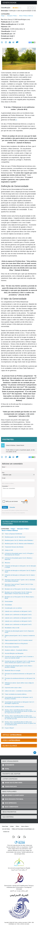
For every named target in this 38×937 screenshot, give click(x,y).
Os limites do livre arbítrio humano (14, 706)
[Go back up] (34, 752)
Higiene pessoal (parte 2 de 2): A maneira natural (18, 640)
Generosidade (9, 601)
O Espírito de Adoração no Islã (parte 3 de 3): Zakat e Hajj (20, 575)
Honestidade (8, 604)
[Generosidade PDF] (13, 42)
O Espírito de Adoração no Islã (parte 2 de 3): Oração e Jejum (20, 571)
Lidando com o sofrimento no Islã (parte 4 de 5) (18, 621)
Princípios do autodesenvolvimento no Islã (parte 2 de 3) (20, 679)
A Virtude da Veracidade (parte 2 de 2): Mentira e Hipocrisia (18, 558)
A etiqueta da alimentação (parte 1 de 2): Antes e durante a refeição (18, 666)
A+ (34, 8)
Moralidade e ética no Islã (12, 627)
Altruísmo (7, 562)
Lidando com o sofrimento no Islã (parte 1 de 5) (18, 611)
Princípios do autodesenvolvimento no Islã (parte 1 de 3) (20, 674)
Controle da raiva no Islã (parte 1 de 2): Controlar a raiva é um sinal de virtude (19, 657)
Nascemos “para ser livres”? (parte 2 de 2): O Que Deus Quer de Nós (19, 585)
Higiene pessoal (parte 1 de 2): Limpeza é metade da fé (20, 636)
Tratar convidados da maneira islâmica (15, 694)
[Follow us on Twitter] (19, 837)
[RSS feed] (24, 837)
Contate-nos (6, 831)
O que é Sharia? (9, 728)
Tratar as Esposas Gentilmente (13, 533)
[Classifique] (2, 42)
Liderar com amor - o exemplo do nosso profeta (18, 691)
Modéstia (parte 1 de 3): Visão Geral (15, 537)
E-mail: (4, 478)
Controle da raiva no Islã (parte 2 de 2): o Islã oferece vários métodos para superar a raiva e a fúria (20, 661)
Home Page (5, 826)
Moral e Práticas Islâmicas (26, 15)
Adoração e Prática (12, 15)
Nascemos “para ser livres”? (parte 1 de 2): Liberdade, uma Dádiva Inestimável (20, 580)
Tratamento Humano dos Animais (14, 547)
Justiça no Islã (9, 550)
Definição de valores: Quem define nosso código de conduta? (19, 683)
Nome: (4, 467)
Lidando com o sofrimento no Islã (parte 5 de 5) (18, 624)
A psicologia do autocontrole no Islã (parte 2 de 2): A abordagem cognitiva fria (19, 702)
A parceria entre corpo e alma (13, 687)
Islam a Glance (25, 826)
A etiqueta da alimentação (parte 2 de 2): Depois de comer (19, 631)
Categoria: (5, 14)
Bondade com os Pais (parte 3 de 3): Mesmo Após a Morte (19, 597)
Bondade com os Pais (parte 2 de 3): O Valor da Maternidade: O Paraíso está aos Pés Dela (18, 592)
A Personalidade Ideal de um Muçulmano (16, 643)
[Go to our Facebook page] (13, 837)
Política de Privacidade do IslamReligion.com (23, 829)
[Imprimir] (10, 42)
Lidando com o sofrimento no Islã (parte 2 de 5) (18, 614)
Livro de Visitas (6, 829)
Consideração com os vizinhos (13, 608)
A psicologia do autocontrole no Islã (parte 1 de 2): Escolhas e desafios (19, 698)
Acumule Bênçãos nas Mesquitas (14, 653)
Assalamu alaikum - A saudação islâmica (16, 650)
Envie (5, 507)
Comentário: (5, 486)
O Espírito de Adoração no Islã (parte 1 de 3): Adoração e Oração (20, 566)
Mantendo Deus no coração (12, 670)
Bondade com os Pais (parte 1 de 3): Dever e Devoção (20, 589)
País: (3, 472)
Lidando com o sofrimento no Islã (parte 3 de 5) (18, 618)
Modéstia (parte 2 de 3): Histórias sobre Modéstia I (19, 540)
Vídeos (17, 826)
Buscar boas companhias (12, 647)
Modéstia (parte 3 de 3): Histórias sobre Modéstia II (19, 543)
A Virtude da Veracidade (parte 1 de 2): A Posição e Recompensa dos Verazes (19, 554)
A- (28, 8)
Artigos (3, 15)
